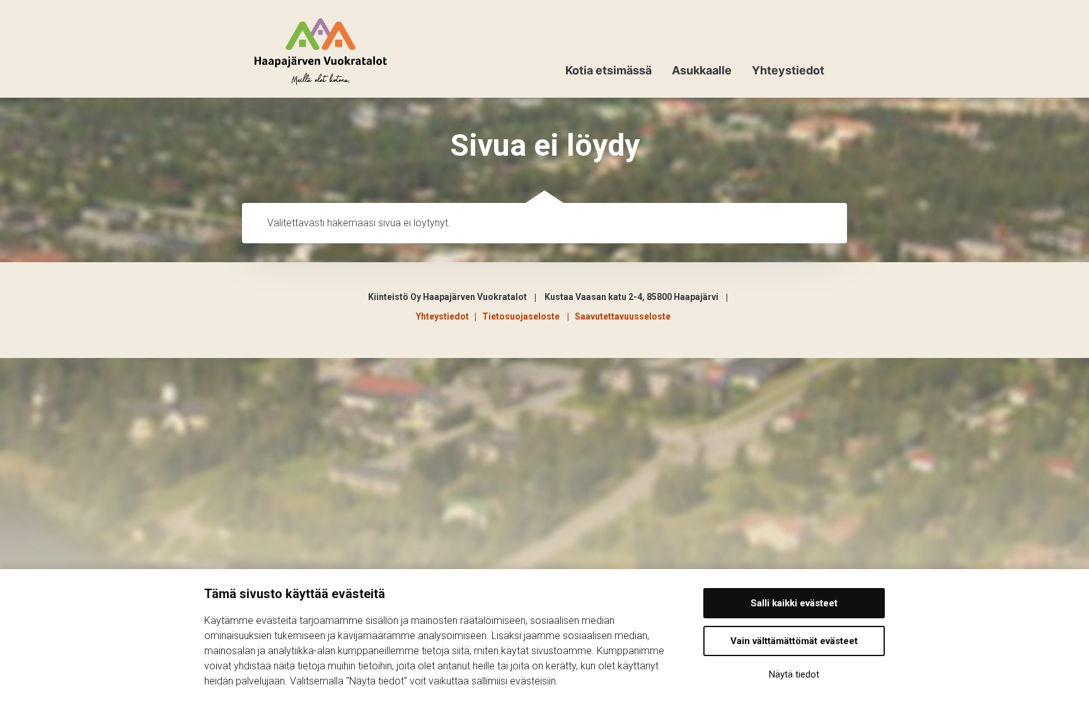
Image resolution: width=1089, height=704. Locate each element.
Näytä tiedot (794, 674)
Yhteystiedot (788, 70)
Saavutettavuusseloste (623, 316)
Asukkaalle (702, 70)
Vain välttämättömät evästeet (794, 641)
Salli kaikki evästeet (794, 603)
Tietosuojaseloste (522, 316)
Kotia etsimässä (608, 70)
